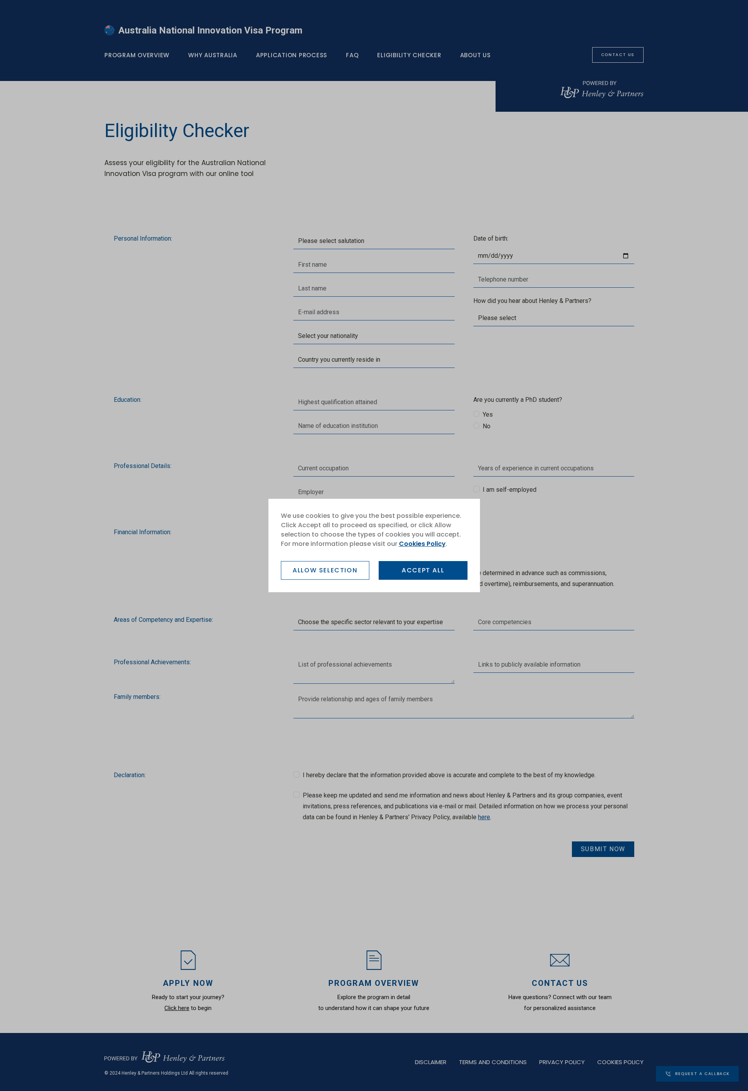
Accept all (423, 570)
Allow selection (325, 570)
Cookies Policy (422, 543)
